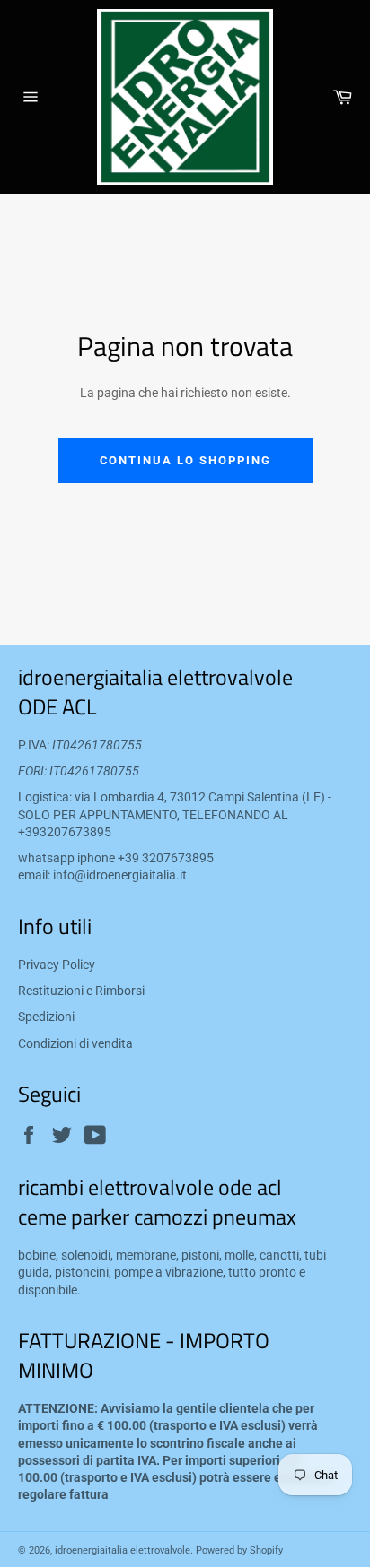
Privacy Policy (56, 964)
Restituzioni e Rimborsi (81, 990)
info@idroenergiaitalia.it (120, 875)
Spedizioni (46, 1016)
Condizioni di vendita (75, 1043)
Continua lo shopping (185, 460)
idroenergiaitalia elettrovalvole (122, 1550)
